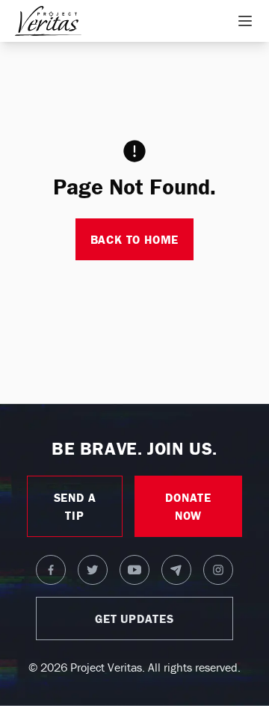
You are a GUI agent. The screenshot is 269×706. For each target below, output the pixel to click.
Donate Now (188, 506)
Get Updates (134, 618)
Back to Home (134, 239)
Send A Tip (75, 506)
